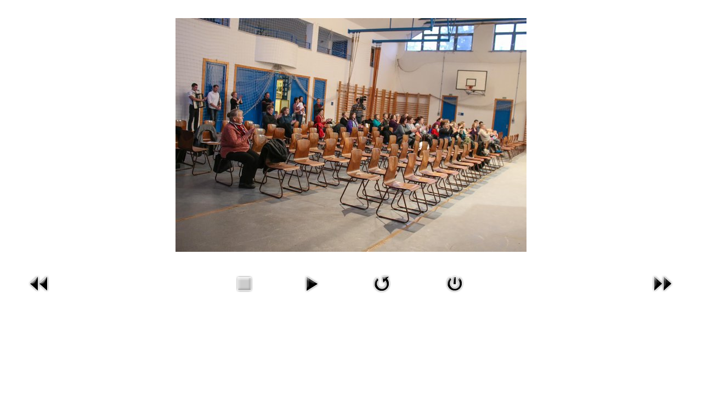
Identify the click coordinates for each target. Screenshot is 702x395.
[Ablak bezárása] (454, 294)
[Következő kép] (662, 294)
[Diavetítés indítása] (311, 294)
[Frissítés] (381, 294)
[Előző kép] (39, 294)
